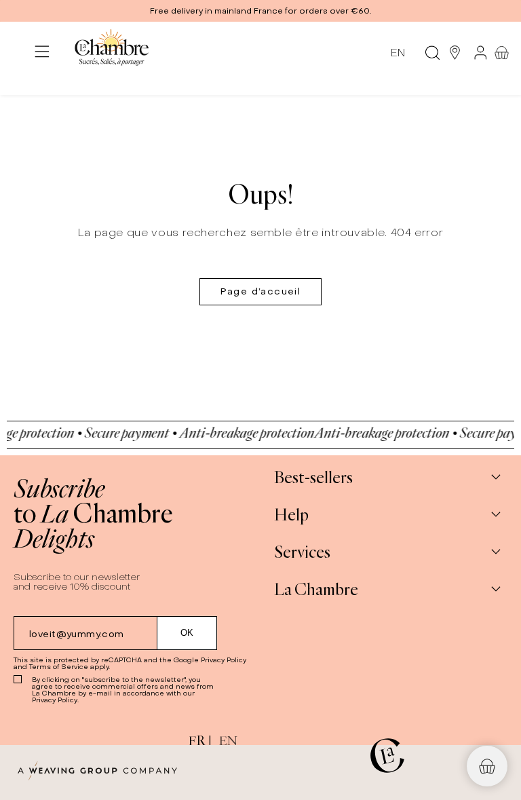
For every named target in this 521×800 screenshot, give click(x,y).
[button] (260, 11)
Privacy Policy (223, 659)
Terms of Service (58, 666)
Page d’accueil (260, 291)
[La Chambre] (111, 52)
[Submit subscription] (187, 633)
